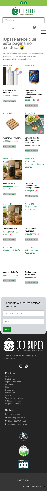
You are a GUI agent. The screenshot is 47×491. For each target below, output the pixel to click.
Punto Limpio (10, 379)
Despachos (9, 390)
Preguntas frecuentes (13, 404)
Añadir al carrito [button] (9, 101)
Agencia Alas (36, 486)
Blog (7, 387)
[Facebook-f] (21, 366)
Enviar (6, 329)
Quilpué (8, 395)
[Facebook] (21, 2)
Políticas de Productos (13, 401)
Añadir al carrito (9, 194)
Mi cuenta (9, 384)
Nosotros (8, 376)
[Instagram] (25, 2)
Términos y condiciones (14, 398)
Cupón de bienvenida (13, 382)
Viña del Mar (10, 393)
